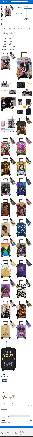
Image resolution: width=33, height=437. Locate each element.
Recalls (14, 431)
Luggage (14, 29)
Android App (28, 430)
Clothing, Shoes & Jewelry (6, 29)
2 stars (8, 416)
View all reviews (2, 418)
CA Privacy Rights (22, 431)
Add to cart (28, 8)
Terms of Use (14, 436)
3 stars (8, 415)
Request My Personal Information (22, 432)
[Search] (27, 1)
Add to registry (30, 19)
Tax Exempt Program (15, 434)
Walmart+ (8, 432)
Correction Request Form (4, 409)
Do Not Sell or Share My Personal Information (22, 434)
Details (28, 18)
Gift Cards (8, 433)
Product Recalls (15, 433)
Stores (7, 430)
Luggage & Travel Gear (11, 29)
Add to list (26, 19)
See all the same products (30, 405)
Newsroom (2, 431)
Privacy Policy (21, 430)
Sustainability (2, 433)
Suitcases (16, 29)
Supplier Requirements (3, 434)
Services (8, 431)
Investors (1, 432)
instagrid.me (21, 13)
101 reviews (21, 8)
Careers (1, 430)
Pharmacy (15, 430)
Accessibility (15, 432)
